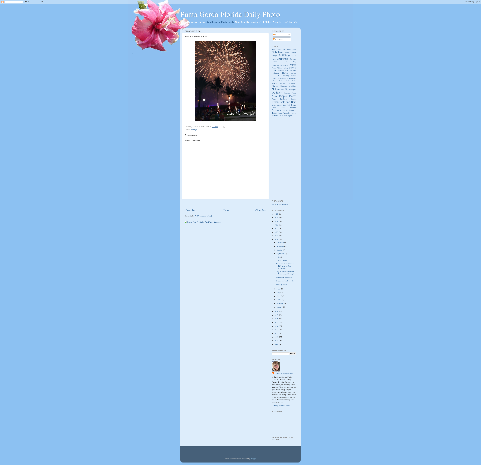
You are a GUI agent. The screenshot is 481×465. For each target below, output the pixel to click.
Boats (280, 52)
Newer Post (190, 210)
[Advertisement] (225, 204)
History (286, 75)
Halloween (275, 73)
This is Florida (281, 260)
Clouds (274, 61)
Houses (285, 78)
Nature (276, 89)
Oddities (277, 92)
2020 (277, 236)
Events (292, 64)
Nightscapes (290, 89)
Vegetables (286, 113)
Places (292, 96)
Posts (277, 35)
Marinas (288, 81)
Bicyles (294, 50)
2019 (277, 239)
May (278, 292)
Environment (283, 65)
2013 (277, 330)
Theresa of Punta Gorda (283, 373)
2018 (277, 311)
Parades (294, 93)
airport (289, 115)
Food (274, 70)
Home (226, 210)
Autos (289, 49)
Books (287, 52)
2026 (277, 214)
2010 (277, 340)
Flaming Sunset (281, 284)
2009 (277, 344)
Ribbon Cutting (277, 105)
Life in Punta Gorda (278, 81)
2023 (277, 225)
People (283, 96)
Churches (292, 59)
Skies (274, 107)
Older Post (260, 210)
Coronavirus (285, 62)
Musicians (292, 86)
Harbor (285, 72)
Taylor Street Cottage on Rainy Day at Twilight (285, 272)
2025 (277, 217)
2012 (277, 333)
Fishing (285, 68)
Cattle (274, 59)
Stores (283, 108)
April (279, 296)
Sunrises (285, 110)
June (278, 289)
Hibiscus (293, 73)
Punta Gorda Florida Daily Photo (230, 14)
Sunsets (292, 110)
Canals (294, 56)
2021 (277, 232)
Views (294, 113)
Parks (274, 96)
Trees (274, 112)
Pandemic (287, 93)
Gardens (292, 70)
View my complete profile (281, 405)
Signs (293, 104)
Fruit (286, 70)
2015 (277, 322)
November (280, 246)
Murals (275, 85)
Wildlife (283, 115)
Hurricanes (292, 78)
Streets (293, 107)
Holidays (194, 129)
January (280, 307)
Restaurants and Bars (284, 102)
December (280, 242)
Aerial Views (276, 49)
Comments (279, 39)
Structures (276, 110)
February (280, 303)
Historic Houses (277, 76)
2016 (277, 319)
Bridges (274, 55)
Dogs (294, 61)
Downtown (275, 65)
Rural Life (286, 105)
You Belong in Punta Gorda (220, 22)
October (280, 250)
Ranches (293, 99)
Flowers (292, 67)
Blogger (253, 458)
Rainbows (283, 99)
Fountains (281, 70)
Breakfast (293, 52)
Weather (275, 115)
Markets (282, 83)
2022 (277, 228)
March (279, 299)
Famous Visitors (277, 68)
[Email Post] (223, 126)
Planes (274, 99)
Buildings (284, 55)
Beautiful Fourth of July (285, 281)
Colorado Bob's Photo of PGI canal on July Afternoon (285, 266)
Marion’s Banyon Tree (284, 277)
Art (284, 49)
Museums (283, 86)
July (278, 257)
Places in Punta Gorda (280, 204)
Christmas (282, 58)
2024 (277, 221)
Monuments (292, 83)
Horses (274, 78)
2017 (277, 315)
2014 (277, 326)
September (281, 253)
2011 (277, 337)
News (282, 89)
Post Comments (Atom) (203, 216)
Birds (274, 52)
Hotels (279, 78)
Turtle (280, 113)
